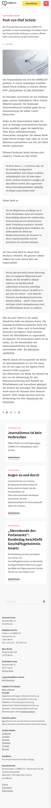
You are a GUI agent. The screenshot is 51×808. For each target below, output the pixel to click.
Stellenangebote (27, 711)
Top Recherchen (14, 428)
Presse (5, 784)
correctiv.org (9, 3)
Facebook (6, 743)
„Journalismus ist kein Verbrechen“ (26, 90)
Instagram (6, 733)
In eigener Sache (11, 15)
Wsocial (5, 749)
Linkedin (6, 736)
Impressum (7, 787)
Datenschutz (7, 790)
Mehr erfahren (8, 689)
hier (32, 759)
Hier (4, 721)
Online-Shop (7, 670)
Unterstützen (31, 3)
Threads (5, 746)
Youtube (5, 739)
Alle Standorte (8, 680)
